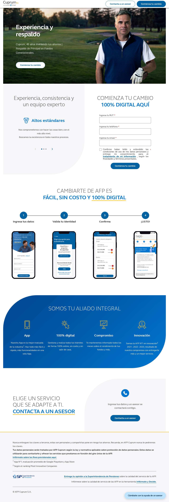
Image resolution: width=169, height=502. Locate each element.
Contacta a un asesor (120, 4)
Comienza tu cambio (151, 4)
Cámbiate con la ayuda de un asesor (145, 495)
